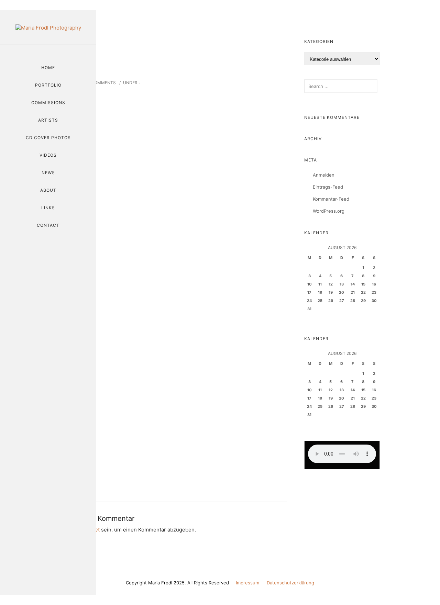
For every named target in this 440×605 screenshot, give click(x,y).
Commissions (48, 102)
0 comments (101, 82)
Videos (48, 155)
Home (48, 67)
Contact (48, 225)
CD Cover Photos (48, 137)
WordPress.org (328, 211)
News (48, 172)
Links (48, 207)
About (48, 190)
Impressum (247, 582)
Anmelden (323, 175)
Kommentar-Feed (331, 199)
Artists (48, 120)
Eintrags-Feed (328, 187)
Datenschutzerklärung (290, 582)
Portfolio (48, 85)
